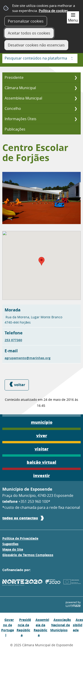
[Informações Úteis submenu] (76, 119)
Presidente (14, 77)
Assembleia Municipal (23, 98)
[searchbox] (39, 58)
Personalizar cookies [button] (26, 21)
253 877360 (13, 340)
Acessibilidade (78, 625)
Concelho (13, 108)
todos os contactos (20, 518)
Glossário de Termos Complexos (27, 555)
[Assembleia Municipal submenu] (76, 98)
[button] (41, 261)
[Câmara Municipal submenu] (76, 88)
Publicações (15, 129)
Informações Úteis (20, 118)
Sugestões (10, 544)
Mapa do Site (12, 549)
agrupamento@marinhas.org (27, 358)
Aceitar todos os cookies (29, 33)
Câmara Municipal (20, 87)
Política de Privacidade (20, 538)
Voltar (19, 384)
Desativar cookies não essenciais (36, 45)
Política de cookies (53, 10)
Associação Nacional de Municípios (60, 625)
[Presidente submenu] (76, 77)
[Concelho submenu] (76, 108)
